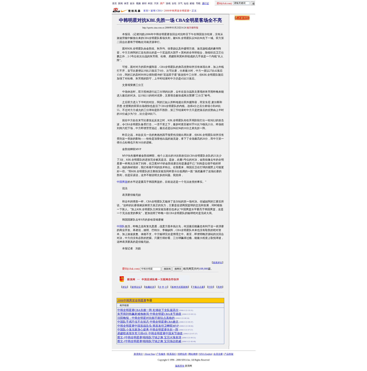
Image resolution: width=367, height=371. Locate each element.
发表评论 (217, 262)
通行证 (205, 3)
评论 (124, 287)
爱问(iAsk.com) (131, 268)
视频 (138, 3)
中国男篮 (122, 181)
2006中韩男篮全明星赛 (131, 300)
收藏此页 (149, 287)
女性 (174, 3)
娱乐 (132, 3)
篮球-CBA (156, 10)
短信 (186, 3)
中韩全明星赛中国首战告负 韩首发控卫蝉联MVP (148, 325)
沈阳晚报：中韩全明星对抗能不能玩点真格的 (146, 317)
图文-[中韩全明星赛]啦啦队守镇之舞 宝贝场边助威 (149, 341)
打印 (210, 287)
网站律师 (193, 354)
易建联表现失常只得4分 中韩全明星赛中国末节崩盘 (150, 333)
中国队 (121, 226)
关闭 (220, 287)
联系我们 (171, 354)
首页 (114, 3)
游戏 (168, 3)
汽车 (156, 3)
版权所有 (179, 366)
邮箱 (192, 3)
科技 (150, 3)
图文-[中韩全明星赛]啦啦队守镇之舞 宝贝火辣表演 (149, 337)
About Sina (150, 354)
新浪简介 (138, 354)
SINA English (205, 354)
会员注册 (218, 354)
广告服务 (161, 354)
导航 (198, 3)
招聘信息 (182, 354)
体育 (126, 3)
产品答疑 (228, 354)
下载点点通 (198, 287)
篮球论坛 (136, 287)
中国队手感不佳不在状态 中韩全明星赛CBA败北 (148, 321)
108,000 (203, 268)
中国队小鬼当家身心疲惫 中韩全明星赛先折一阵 (147, 329)
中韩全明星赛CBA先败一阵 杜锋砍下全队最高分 (148, 310)
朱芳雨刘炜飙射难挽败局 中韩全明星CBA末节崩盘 (149, 313)
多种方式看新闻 (180, 287)
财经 (144, 3)
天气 (180, 3)
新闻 (120, 3)
